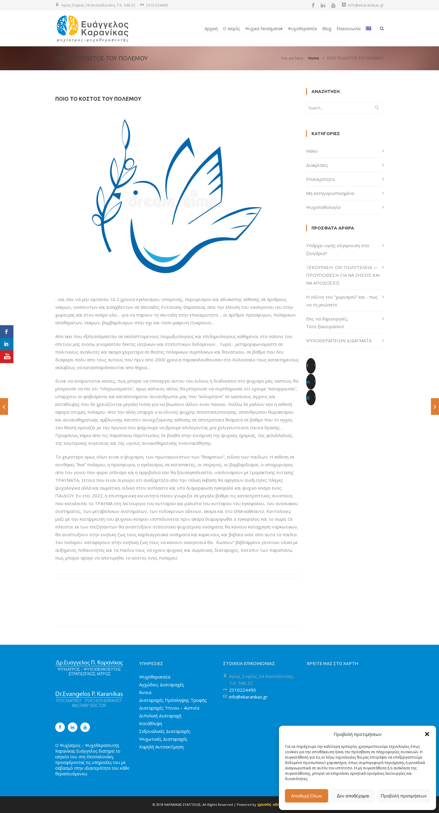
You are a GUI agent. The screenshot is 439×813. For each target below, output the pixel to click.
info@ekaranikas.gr (366, 5)
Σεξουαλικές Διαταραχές (165, 731)
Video (312, 151)
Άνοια (145, 692)
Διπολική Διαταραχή (160, 716)
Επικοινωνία (348, 28)
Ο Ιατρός (231, 28)
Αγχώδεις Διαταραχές (161, 684)
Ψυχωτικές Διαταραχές (163, 739)
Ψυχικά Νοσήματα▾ (264, 28)
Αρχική (211, 28)
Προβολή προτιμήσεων (404, 795)
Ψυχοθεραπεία (302, 28)
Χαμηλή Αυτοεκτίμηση (161, 747)
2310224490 (242, 690)
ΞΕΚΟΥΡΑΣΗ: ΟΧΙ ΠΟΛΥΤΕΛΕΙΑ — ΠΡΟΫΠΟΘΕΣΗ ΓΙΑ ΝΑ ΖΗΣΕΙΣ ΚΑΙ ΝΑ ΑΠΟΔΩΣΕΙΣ (343, 275)
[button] (427, 734)
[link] (272, 804)
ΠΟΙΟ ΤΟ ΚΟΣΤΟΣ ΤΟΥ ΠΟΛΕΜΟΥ (355, 58)
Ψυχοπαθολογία (323, 207)
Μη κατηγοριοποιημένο (330, 193)
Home (313, 58)
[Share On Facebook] (6, 331)
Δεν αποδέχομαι (353, 795)
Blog (326, 28)
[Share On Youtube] (6, 356)
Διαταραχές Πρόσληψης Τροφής (173, 700)
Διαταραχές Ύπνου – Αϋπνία (169, 708)
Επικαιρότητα (320, 179)
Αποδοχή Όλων (306, 795)
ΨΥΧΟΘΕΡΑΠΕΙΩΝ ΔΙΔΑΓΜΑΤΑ (339, 340)
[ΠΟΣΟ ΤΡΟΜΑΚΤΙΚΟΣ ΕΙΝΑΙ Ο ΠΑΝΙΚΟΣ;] (4, 406)
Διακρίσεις (317, 165)
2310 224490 (157, 5)
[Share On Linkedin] (6, 344)
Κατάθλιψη (150, 723)
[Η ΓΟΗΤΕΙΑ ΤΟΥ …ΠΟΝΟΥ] (435, 406)
